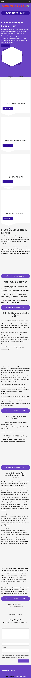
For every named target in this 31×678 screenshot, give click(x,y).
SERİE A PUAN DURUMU (8, 670)
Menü (2, 1)
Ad (3, 641)
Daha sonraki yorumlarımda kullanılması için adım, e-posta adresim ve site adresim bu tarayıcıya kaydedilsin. (15, 656)
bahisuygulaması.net (21, 676)
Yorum (4, 627)
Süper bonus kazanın (15, 13)
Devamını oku (5, 45)
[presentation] (3, 72)
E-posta (4, 647)
